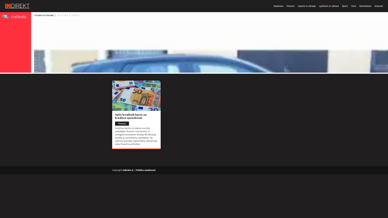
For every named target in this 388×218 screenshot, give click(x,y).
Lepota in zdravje (307, 6)
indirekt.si (128, 170)
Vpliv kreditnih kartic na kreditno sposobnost (131, 116)
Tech (353, 6)
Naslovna (278, 6)
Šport (345, 6)
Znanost (379, 6)
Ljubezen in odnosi (329, 6)
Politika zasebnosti (146, 170)
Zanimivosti (365, 6)
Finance (290, 6)
